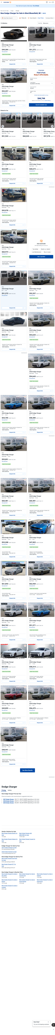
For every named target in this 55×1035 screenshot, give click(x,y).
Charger (17, 10)
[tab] (3, 790)
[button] (46, 2)
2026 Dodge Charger (8, 801)
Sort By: (40, 23)
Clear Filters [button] (41, 18)
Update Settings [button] (47, 100)
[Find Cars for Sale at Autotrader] (7, 2)
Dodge (12, 10)
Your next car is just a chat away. (27, 6)
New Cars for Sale (4, 10)
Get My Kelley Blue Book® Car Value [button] (41, 95)
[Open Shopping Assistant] (53, 1025)
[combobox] (9, 18)
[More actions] (24, 64)
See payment (5, 51)
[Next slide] (52, 126)
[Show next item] (24, 277)
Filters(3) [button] (23, 18)
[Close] (48, 1022)
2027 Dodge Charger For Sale (9, 847)
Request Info (12, 64)
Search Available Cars (41, 105)
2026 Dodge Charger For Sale (9, 851)
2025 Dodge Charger (8, 802)
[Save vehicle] (25, 28)
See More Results (27, 770)
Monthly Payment (33, 78)
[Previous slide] (2, 126)
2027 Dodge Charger (8, 799)
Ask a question (41, 256)
